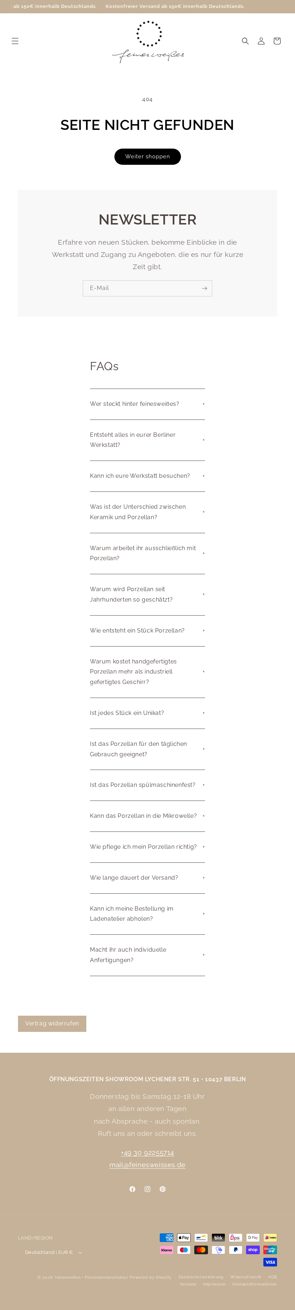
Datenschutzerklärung (201, 1277)
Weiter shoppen (147, 156)
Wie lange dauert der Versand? (134, 877)
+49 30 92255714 (147, 1152)
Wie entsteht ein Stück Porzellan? (137, 630)
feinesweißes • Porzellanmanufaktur (91, 1277)
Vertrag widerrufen (52, 1023)
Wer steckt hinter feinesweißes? (135, 403)
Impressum (214, 1284)
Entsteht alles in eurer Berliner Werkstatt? (133, 440)
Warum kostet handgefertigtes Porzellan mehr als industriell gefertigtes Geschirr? (133, 672)
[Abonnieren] (204, 288)
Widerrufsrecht (246, 1277)
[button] (15, 41)
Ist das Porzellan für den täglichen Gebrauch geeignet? (138, 749)
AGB (272, 1277)
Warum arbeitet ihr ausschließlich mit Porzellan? (143, 553)
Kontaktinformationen (254, 1284)
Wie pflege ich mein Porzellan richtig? (143, 846)
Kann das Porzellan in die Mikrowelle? (143, 815)
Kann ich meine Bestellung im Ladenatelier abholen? (132, 914)
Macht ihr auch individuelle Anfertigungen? (128, 955)
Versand (188, 1284)
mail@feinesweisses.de (147, 1165)
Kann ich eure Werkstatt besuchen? (140, 475)
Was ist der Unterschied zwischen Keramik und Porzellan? (138, 512)
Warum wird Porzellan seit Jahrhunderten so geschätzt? (131, 594)
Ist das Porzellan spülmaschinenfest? (143, 784)
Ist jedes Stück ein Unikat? (127, 713)
